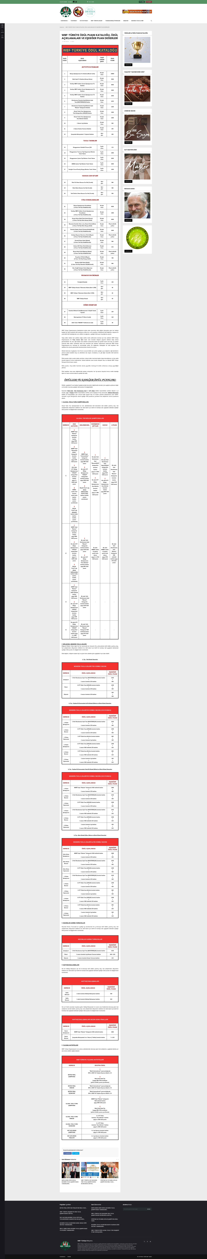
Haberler (62, 27)
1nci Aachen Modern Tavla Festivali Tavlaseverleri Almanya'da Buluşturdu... (72, 1218)
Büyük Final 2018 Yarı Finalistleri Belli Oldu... (73, 1208)
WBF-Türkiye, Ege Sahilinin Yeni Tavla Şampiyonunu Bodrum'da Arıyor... (89, 1181)
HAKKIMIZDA (64, 20)
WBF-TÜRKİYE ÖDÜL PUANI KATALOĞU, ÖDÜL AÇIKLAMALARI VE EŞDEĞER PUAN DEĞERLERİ (87, 27)
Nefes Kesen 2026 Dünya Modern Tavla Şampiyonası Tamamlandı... (70, 1181)
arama (148, 1209)
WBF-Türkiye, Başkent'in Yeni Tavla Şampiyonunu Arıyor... (70, 1212)
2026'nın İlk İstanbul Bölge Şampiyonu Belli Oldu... (109, 1181)
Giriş (142, 2)
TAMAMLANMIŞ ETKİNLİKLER (112, 20)
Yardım (69, 1256)
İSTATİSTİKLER (84, 20)
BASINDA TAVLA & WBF (137, 20)
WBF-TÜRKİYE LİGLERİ (96, 20)
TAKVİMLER (74, 20)
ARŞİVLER (125, 20)
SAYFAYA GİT (128, 64)
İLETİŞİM (70, 2)
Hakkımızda (62, 1256)
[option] (70, 1174)
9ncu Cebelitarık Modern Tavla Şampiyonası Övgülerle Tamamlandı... (73, 1229)
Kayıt (149, 2)
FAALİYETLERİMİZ (63, 2)
